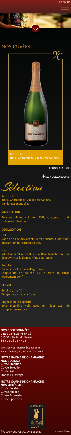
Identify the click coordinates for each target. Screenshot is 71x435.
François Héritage (12, 374)
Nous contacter (56, 176)
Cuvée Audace (10, 391)
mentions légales (62, 431)
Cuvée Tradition (11, 363)
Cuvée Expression (12, 395)
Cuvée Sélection (11, 367)
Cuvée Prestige (10, 388)
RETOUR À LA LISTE (59, 168)
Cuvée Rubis (9, 371)
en (64, 2)
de (68, 2)
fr (60, 2)
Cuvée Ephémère (11, 399)
